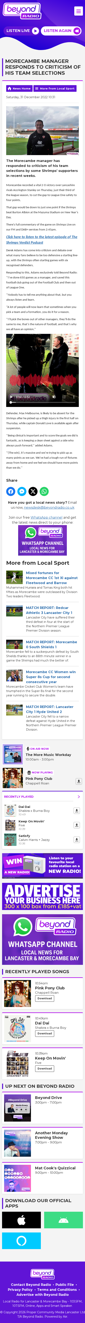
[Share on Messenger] (21, 491)
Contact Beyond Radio (31, 1285)
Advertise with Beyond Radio (43, 1295)
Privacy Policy (20, 1290)
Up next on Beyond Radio (39, 1086)
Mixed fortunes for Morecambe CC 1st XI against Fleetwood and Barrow (52, 578)
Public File (64, 1285)
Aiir (65, 1316)
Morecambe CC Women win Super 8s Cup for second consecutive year (51, 677)
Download (45, 998)
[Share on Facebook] (10, 491)
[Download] (79, 781)
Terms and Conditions (57, 1290)
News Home (22, 88)
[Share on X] (33, 491)
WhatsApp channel (47, 517)
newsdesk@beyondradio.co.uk (49, 508)
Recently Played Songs (37, 971)
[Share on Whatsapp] (44, 491)
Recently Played (19, 797)
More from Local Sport (57, 88)
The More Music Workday (48, 755)
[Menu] (78, 11)
